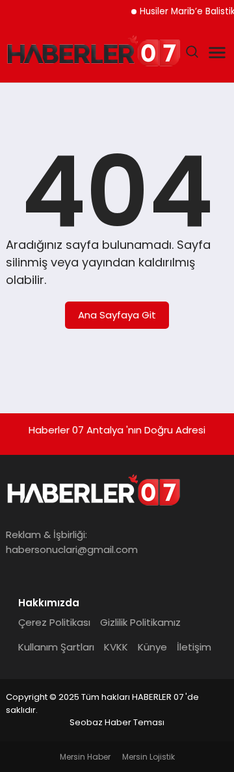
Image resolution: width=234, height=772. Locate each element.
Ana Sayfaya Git (117, 315)
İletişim (194, 647)
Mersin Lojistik (148, 756)
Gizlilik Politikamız (140, 622)
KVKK (116, 647)
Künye (152, 647)
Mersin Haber (85, 756)
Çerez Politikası (54, 622)
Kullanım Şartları (56, 647)
